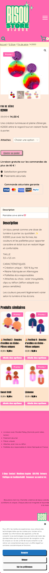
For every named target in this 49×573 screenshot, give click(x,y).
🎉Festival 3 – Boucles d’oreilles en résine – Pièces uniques (11, 343)
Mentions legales (24, 473)
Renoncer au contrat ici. (36, 477)
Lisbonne (29, 392)
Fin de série (7, 106)
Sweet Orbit (6, 392)
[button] (45, 524)
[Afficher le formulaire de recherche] (3, 38)
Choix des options (12, 358)
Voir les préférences (24, 566)
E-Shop (5, 473)
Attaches (6, 139)
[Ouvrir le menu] (45, 17)
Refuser (24, 559)
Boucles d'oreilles (11, 201)
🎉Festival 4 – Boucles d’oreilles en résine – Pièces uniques (35, 343)
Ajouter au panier (11, 153)
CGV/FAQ (35, 473)
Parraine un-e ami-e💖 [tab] (14, 215)
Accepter (24, 552)
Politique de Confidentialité (13, 477)
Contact (12, 473)
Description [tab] (9, 209)
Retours (43, 473)
